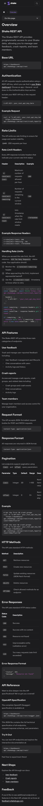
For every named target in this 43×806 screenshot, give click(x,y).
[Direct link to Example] (12, 506)
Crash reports (11, 778)
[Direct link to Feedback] (15, 789)
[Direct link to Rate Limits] (17, 131)
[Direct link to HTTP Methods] (22, 542)
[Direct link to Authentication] (22, 76)
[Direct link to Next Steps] (17, 765)
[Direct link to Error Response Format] (27, 663)
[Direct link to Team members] (19, 399)
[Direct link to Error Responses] (23, 602)
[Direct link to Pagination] (17, 458)
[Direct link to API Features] (19, 333)
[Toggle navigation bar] (5, 3)
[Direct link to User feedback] (18, 348)
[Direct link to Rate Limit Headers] (23, 150)
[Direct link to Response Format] (25, 438)
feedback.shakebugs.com (12, 801)
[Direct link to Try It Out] (13, 735)
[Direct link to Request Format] (23, 415)
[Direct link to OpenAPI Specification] (27, 700)
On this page (10, 18)
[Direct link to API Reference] (21, 685)
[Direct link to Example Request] (21, 111)
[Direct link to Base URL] (15, 58)
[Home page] (4, 12)
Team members (12, 781)
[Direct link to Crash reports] (17, 373)
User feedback (12, 775)
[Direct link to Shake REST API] (23, 31)
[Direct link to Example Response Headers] (31, 233)
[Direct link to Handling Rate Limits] (24, 251)
